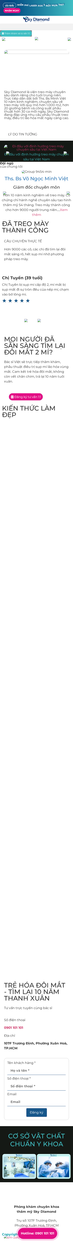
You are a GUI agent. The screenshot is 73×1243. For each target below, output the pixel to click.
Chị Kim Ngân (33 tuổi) (26, 277)
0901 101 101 (13, 1028)
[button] (36, 27)
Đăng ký (36, 1112)
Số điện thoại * (19, 1078)
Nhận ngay (12, 10)
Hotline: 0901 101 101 (37, 1233)
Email (11, 1094)
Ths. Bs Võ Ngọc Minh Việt (36, 178)
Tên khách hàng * (21, 1063)
